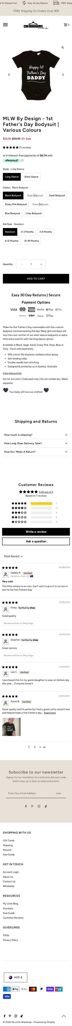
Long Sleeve (12, 176)
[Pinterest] (32, 807)
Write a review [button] (36, 532)
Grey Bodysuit (34, 213)
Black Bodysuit (13, 195)
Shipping (8, 845)
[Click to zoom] (63, 47)
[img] (10, 567)
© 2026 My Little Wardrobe (17, 1022)
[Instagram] (39, 807)
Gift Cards (8, 840)
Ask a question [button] (36, 541)
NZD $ (18, 977)
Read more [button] (50, 712)
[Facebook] (26, 807)
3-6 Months (45, 231)
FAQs (6, 935)
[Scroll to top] (64, 1016)
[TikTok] (46, 807)
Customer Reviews (13, 917)
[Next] (63, 74)
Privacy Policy (10, 940)
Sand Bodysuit (57, 195)
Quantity (8, 264)
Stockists (8, 908)
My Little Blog (10, 903)
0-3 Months (27, 231)
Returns (7, 849)
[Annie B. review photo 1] (11, 727)
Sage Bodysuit (35, 195)
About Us (8, 876)
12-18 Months (31, 240)
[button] (11, 147)
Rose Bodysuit (40, 204)
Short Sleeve (31, 176)
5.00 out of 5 (46, 492)
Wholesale (8, 886)
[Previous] (9, 74)
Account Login (11, 872)
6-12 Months (11, 240)
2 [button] (35, 746)
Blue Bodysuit (12, 213)
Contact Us (9, 881)
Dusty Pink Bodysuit (16, 204)
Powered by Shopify (44, 1022)
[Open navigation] (11, 24)
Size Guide (9, 854)
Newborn (10, 231)
